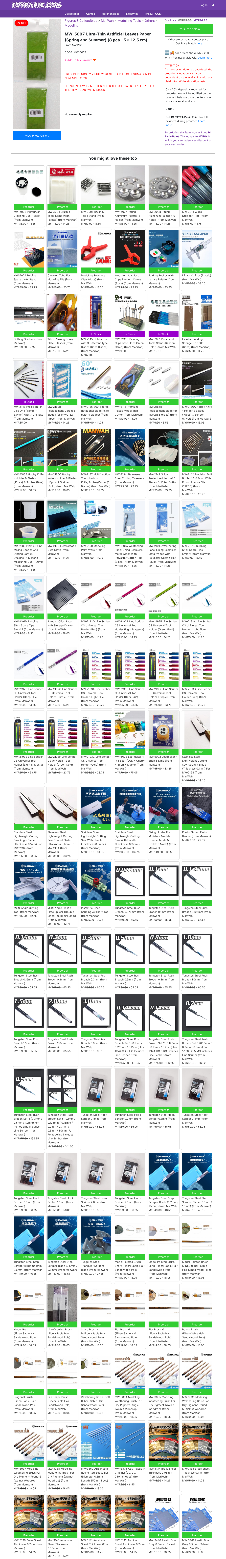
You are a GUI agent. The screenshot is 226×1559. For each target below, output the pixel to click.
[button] (213, 5)
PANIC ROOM (153, 13)
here (199, 43)
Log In (203, 5)
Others (150, 21)
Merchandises (110, 13)
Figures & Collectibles (81, 21)
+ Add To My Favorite (80, 60)
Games (90, 13)
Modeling (72, 25)
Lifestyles (132, 13)
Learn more (205, 57)
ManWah (107, 21)
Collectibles (72, 13)
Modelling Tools (129, 21)
